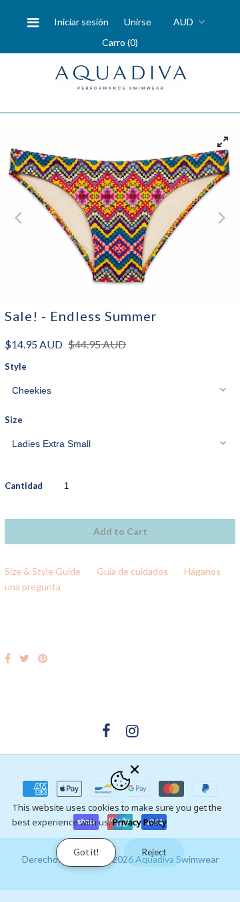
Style (16, 366)
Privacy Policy (140, 822)
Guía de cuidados (132, 571)
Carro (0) (120, 42)
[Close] (181, 766)
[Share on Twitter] (24, 658)
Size (14, 419)
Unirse (137, 21)
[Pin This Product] (42, 658)
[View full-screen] (223, 142)
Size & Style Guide (43, 571)
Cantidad (24, 485)
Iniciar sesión (81, 21)
